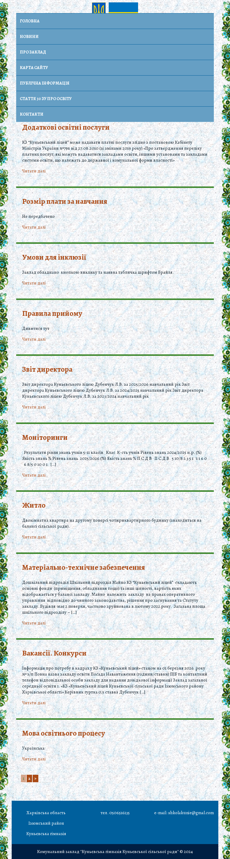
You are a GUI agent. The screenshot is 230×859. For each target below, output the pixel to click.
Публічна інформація (44, 83)
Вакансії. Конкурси (54, 653)
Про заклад (33, 52)
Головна (30, 21)
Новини (29, 36)
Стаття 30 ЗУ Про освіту (46, 99)
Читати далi (34, 171)
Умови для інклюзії (54, 257)
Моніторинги (45, 437)
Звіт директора (47, 369)
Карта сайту (34, 68)
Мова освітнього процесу (63, 733)
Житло (34, 505)
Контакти (31, 114)
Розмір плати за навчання (64, 201)
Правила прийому (52, 313)
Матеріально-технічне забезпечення (83, 567)
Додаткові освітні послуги (66, 127)
